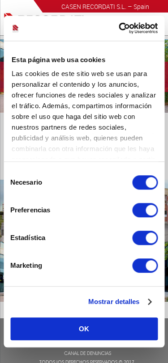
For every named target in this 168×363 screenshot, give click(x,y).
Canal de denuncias (87, 354)
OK (84, 329)
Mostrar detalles (114, 301)
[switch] (145, 210)
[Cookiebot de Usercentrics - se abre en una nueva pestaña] (120, 28)
